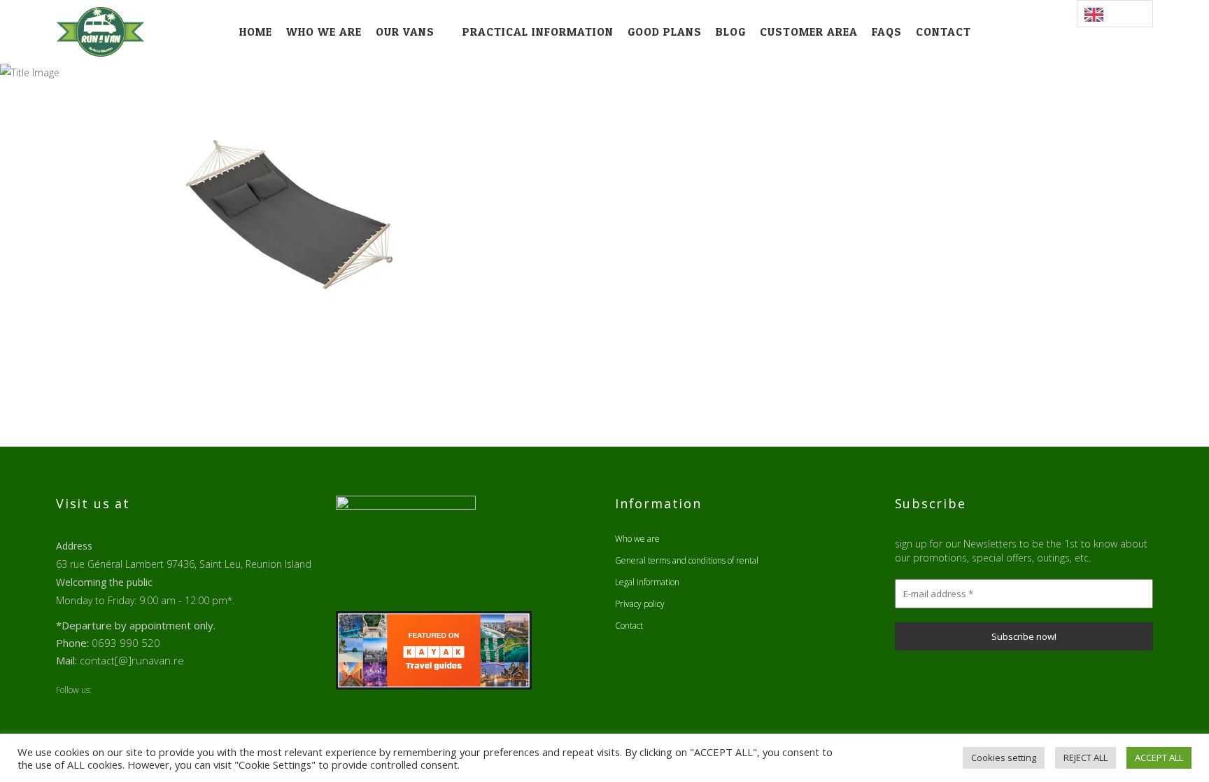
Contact (629, 625)
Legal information (647, 582)
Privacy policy (640, 604)
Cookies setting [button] (1003, 757)
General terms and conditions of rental (686, 560)
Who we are (637, 539)
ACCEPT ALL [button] (1159, 757)
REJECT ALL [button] (1085, 757)
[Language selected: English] (1115, 13)
